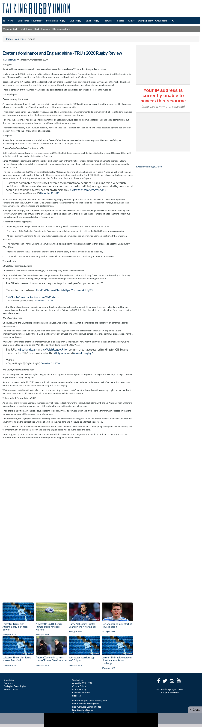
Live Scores (23, 20)
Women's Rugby (11, 29)
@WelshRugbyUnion (55, 349)
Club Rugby (75, 20)
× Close (195, 709)
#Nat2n (49, 290)
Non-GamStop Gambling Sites (86, 707)
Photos (120, 20)
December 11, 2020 (43, 300)
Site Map (76, 695)
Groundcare (161, 20)
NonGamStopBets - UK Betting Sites (89, 700)
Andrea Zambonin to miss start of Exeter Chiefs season (51, 659)
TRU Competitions (61, 29)
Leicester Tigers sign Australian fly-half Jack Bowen (15, 626)
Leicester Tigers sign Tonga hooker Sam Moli (17, 659)
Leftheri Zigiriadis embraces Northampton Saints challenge (117, 660)
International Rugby (55, 20)
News (10, 20)
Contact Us (77, 680)
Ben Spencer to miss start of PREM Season (117, 625)
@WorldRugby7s (83, 353)
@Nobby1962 (16, 297)
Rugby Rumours (42, 29)
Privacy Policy (79, 689)
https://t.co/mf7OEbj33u (78, 290)
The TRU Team (11, 689)
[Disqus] (68, 480)
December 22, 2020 (50, 363)
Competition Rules (81, 692)
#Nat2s (58, 290)
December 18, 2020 (49, 193)
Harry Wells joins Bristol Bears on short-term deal (82, 625)
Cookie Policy (79, 686)
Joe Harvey (10, 59)
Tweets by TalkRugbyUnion (149, 166)
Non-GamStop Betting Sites (85, 703)
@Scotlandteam (27, 349)
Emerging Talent (145, 20)
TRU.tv (129, 20)
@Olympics (61, 353)
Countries (36, 20)
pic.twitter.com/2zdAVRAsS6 (88, 189)
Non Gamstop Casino (82, 710)
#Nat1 (40, 290)
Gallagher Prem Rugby (15, 686)
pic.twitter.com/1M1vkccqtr (43, 297)
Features (108, 20)
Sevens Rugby (92, 20)
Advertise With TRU (82, 683)
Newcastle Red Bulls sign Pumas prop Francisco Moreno (49, 626)
